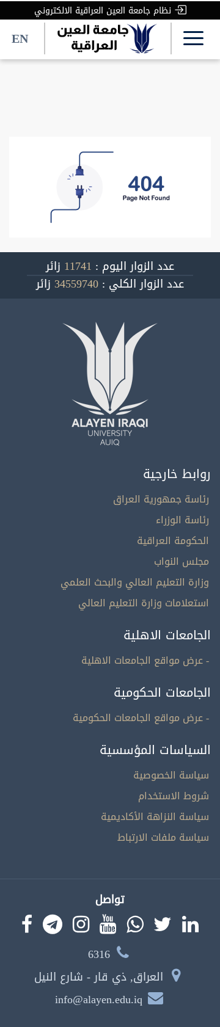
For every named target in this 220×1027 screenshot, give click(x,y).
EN (20, 38)
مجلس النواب (181, 561)
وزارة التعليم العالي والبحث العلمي (135, 582)
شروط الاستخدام (173, 795)
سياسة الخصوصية (171, 775)
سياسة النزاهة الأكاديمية (155, 816)
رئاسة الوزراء (182, 519)
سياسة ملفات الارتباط (163, 837)
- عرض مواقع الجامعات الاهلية (145, 660)
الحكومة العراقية (173, 540)
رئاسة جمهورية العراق (161, 499)
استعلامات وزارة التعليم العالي (143, 602)
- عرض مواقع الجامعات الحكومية (141, 717)
